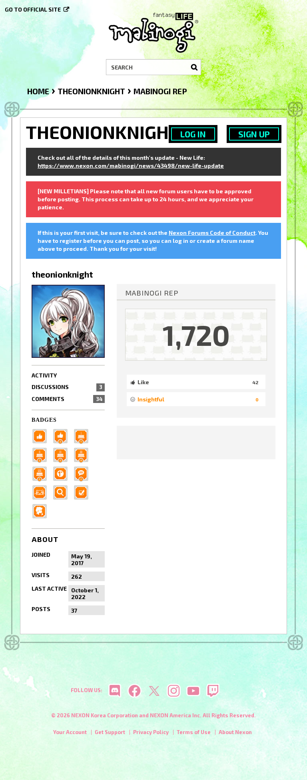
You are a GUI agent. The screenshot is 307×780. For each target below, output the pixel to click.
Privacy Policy (151, 732)
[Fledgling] (62, 435)
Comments (67, 398)
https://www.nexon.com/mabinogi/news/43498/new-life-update (131, 165)
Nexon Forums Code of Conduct (212, 232)
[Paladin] (42, 454)
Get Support (110, 732)
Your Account (70, 732)
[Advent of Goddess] (83, 435)
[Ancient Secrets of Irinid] (42, 473)
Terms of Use (194, 732)
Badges (44, 420)
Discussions (67, 386)
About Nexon (235, 732)
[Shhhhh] (42, 510)
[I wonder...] (62, 491)
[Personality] (42, 491)
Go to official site (33, 9)
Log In (193, 134)
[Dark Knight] (62, 454)
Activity (44, 375)
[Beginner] (42, 435)
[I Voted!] (83, 491)
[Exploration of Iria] (83, 454)
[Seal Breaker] (62, 473)
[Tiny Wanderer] (83, 473)
